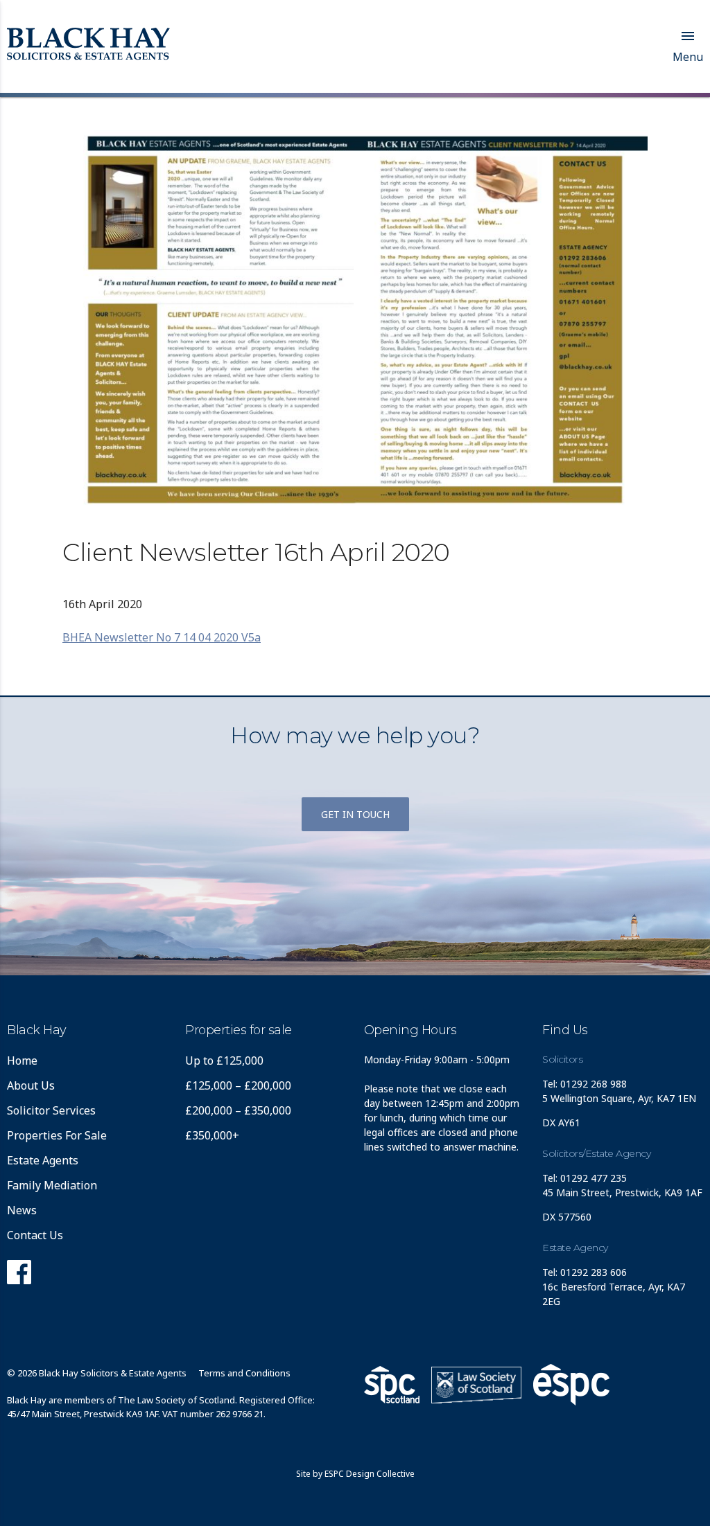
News (22, 1210)
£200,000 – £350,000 (238, 1110)
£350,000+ (212, 1135)
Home (22, 1060)
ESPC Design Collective (369, 1474)
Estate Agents (42, 1160)
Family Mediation (52, 1185)
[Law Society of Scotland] (476, 1385)
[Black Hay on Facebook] (19, 1276)
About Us (31, 1085)
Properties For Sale (57, 1135)
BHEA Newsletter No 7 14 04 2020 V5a (161, 637)
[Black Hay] (88, 45)
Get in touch (355, 814)
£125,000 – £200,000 (238, 1085)
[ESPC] (391, 1384)
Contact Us (35, 1235)
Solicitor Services (51, 1110)
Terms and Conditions (244, 1373)
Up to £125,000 (224, 1060)
